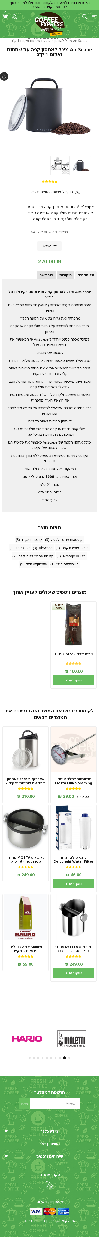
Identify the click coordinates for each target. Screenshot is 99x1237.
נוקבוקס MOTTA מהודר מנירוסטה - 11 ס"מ (73, 948)
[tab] (86, 275)
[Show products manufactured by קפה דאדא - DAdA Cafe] (27, 1039)
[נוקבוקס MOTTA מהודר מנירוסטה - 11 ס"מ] (73, 917)
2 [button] (65, 1058)
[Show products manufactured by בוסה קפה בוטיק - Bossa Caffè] (71, 1039)
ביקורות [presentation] (65, 274)
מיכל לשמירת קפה (75, 547)
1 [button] (69, 1058)
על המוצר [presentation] (86, 274)
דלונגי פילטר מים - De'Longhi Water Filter (73, 859)
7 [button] (42, 1058)
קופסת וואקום (32, 539)
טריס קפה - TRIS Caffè (73, 654)
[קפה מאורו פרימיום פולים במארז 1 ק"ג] (25, 917)
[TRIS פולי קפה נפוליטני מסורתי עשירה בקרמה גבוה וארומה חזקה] (73, 624)
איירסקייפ (23, 547)
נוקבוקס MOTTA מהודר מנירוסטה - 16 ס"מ (25, 859)
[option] (81, 165)
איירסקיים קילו (67, 564)
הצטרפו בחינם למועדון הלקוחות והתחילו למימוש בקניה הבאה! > (50, 5)
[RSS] (49, 1185)
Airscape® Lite (74, 556)
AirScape (45, 547)
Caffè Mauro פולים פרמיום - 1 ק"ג (25, 948)
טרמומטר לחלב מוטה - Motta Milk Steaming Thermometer (73, 783)
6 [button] (47, 1058)
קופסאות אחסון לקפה (66, 539)
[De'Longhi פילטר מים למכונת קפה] (73, 828)
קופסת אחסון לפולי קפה (36, 556)
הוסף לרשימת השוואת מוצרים (51, 192)
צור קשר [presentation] (46, 274)
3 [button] (60, 1057)
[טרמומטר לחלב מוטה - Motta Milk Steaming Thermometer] (73, 749)
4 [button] (55, 1058)
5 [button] (51, 1058)
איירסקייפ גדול (36, 564)
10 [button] (30, 1058)
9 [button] (34, 1058)
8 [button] (38, 1058)
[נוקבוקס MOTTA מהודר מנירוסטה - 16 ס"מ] (25, 828)
